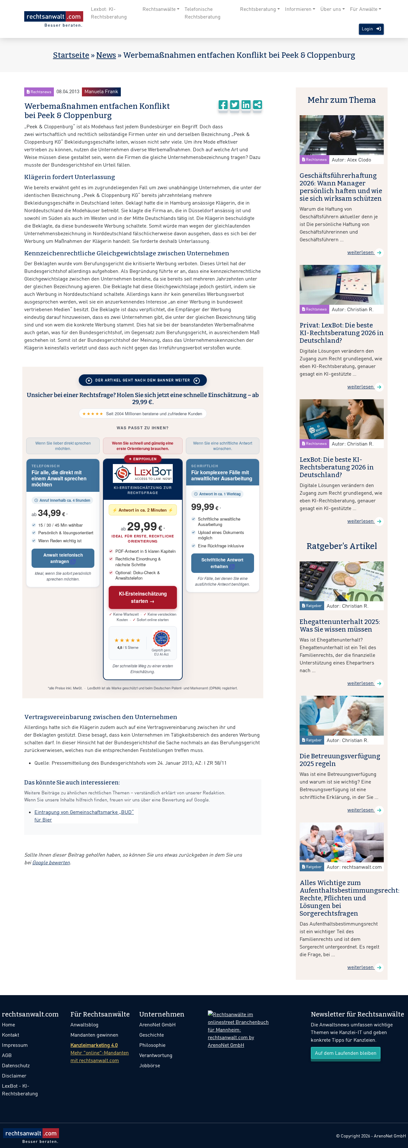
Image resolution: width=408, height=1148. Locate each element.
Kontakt (10, 1035)
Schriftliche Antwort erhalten (222, 563)
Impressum (15, 1045)
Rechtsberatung (258, 9)
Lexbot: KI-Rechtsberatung (109, 13)
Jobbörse (149, 1065)
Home (8, 1024)
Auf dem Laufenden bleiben (345, 1053)
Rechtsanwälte (159, 9)
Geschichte (151, 1035)
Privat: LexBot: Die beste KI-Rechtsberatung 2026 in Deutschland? (342, 332)
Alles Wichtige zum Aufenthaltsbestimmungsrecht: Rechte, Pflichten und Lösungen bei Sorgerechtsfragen (349, 898)
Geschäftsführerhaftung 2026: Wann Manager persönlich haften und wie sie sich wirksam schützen (341, 187)
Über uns (330, 9)
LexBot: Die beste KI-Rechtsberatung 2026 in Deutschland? (337, 467)
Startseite (71, 55)
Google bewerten (51, 862)
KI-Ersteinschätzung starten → (143, 597)
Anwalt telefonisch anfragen (63, 558)
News (106, 55)
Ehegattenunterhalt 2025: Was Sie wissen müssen (340, 625)
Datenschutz (16, 1065)
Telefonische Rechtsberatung (203, 13)
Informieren (298, 9)
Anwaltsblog (84, 1024)
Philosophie (152, 1045)
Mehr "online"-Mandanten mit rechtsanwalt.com (99, 1052)
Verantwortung (155, 1055)
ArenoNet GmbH (157, 1024)
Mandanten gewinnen (94, 1035)
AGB (7, 1055)
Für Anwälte (363, 9)
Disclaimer (14, 1075)
